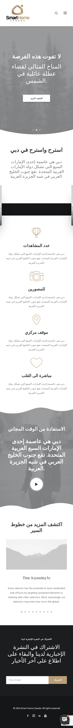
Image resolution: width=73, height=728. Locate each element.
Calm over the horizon (36, 234)
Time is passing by (37, 626)
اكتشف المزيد (37, 98)
